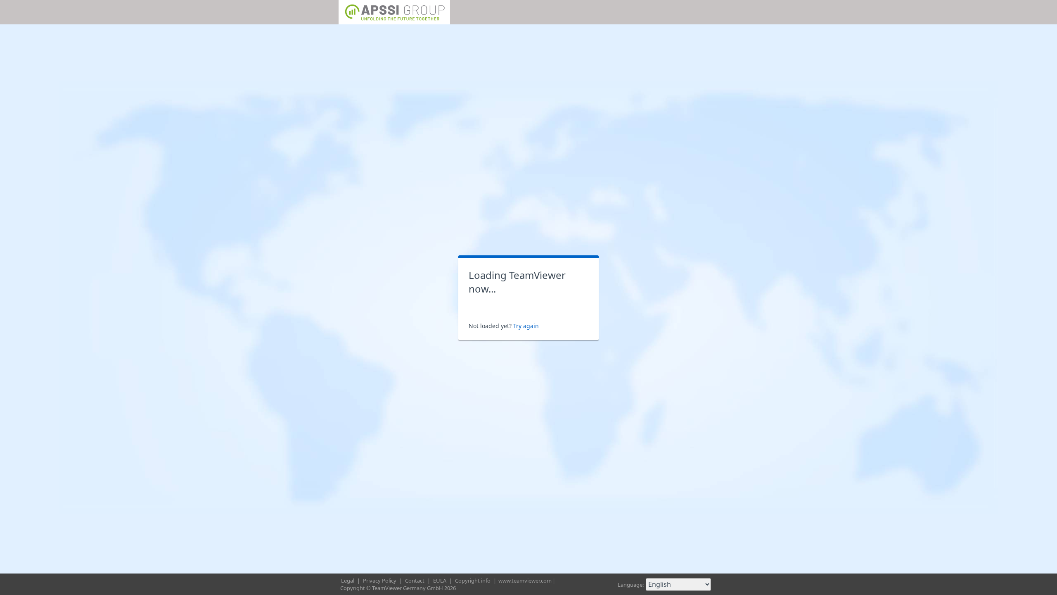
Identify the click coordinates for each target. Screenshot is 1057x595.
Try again (526, 326)
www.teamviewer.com (525, 580)
